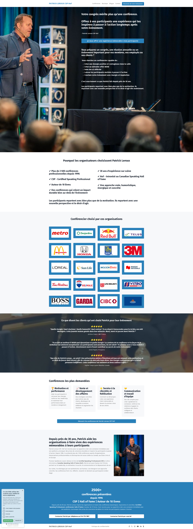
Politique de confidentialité (100, 526)
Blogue (111, 3)
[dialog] (13, 508)
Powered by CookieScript (13, 525)
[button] (13, 524)
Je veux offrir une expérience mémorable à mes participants (112, 41)
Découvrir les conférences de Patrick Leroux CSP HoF (96, 421)
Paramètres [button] (18, 520)
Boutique (105, 3)
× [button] (22, 490)
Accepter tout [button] (8, 520)
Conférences (96, 3)
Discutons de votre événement (133, 4)
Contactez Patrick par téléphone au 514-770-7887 (72, 516)
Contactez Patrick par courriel (120, 516)
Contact (117, 3)
